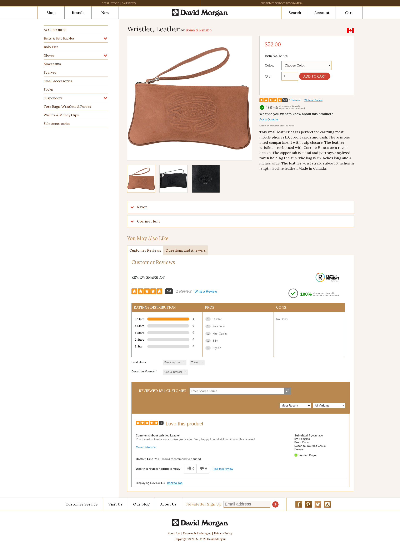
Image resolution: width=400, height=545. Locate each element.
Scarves (50, 72)
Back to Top (174, 482)
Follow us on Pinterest (308, 504)
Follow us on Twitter (318, 504)
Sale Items (129, 3)
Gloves (49, 55)
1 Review (294, 100)
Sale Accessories (57, 123)
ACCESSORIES (55, 30)
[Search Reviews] (287, 390)
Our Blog (141, 504)
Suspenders (53, 98)
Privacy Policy (223, 533)
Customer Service (272, 3)
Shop (51, 12)
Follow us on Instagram (327, 504)
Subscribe (275, 504)
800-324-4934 (294, 3)
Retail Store (110, 3)
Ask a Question (269, 119)
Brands (78, 12)
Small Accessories (58, 81)
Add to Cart (314, 76)
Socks (48, 89)
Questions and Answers (185, 250)
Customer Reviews (145, 250)
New (105, 12)
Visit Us (115, 504)
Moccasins (52, 64)
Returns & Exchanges (197, 533)
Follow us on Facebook (298, 504)
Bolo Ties (51, 47)
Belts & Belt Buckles (59, 38)
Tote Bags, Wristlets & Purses (67, 106)
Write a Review (313, 100)
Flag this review (222, 468)
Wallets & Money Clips (61, 115)
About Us (168, 504)
